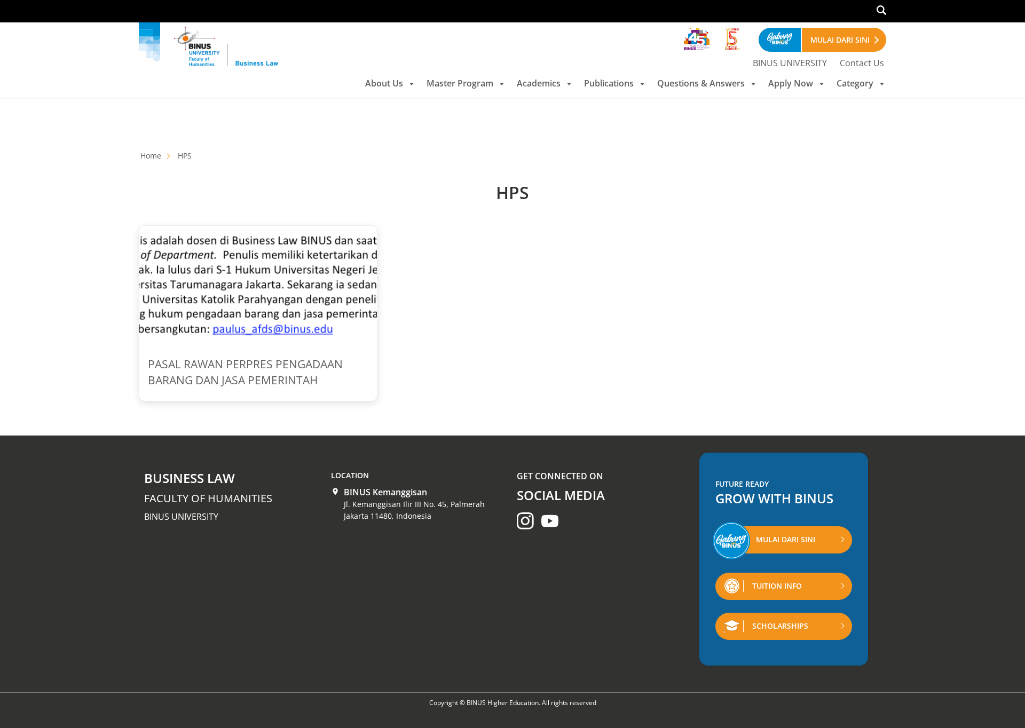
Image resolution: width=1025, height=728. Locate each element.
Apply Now (790, 83)
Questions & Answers (701, 83)
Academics (539, 83)
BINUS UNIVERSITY (790, 63)
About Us (384, 83)
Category (855, 83)
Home (150, 156)
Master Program (460, 83)
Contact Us (862, 63)
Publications (609, 83)
